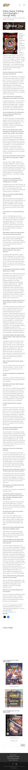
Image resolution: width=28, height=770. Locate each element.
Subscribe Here (14, 740)
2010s (23, 18)
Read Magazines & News (13, 756)
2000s (19, 18)
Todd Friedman (7, 18)
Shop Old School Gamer (13, 758)
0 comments (11, 19)
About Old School (13, 760)
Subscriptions (13, 755)
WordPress (14, 768)
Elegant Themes (13, 766)
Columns (5, 19)
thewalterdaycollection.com (9, 612)
